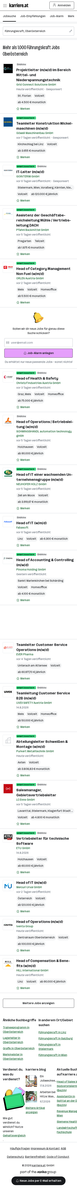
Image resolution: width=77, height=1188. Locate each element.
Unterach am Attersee (32, 665)
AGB (63, 1148)
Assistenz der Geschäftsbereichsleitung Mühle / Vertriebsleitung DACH (43, 220)
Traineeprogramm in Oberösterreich (16, 1029)
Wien (37, 187)
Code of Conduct (58, 1156)
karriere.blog (36, 1069)
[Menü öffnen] (5, 5)
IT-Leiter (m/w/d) (30, 172)
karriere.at (39, 1165)
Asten (21, 762)
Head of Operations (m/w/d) (39, 921)
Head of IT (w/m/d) (31, 523)
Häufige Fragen (20, 1148)
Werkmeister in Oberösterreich (13, 1057)
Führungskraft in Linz (52, 1032)
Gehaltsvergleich (14, 1135)
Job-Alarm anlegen (40, 353)
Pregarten (24, 241)
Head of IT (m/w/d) (31, 882)
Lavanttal (25, 811)
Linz (20, 538)
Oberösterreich (15, 54)
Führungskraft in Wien (52, 1055)
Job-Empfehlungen (32, 16)
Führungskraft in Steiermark (49, 1047)
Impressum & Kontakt (45, 1148)
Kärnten (60, 187)
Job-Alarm (57, 16)
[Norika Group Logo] (38, 1172)
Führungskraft (39, 47)
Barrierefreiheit (35, 1156)
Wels (21, 289)
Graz (21, 394)
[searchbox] (38, 31)
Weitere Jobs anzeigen (38, 1003)
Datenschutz (15, 1156)
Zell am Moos (26, 495)
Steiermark (26, 187)
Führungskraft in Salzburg (55, 1038)
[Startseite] (20, 5)
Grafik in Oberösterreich (19, 1048)
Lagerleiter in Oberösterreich (13, 1040)
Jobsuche (9, 16)
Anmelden (64, 5)
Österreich (25, 898)
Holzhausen (25, 447)
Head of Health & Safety (37, 378)
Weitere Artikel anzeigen (35, 1110)
